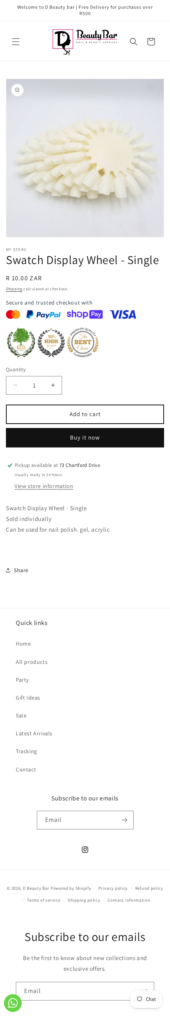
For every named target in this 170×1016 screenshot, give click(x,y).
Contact (26, 769)
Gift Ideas (28, 697)
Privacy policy (113, 888)
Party (22, 679)
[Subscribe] (124, 820)
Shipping (14, 288)
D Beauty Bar (36, 888)
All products (31, 661)
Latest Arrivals (34, 733)
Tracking (26, 751)
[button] (16, 41)
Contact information (129, 900)
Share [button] (21, 570)
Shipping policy (84, 900)
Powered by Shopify (71, 888)
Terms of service (43, 900)
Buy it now (85, 437)
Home (23, 643)
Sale (21, 715)
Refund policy (149, 888)
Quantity (16, 369)
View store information (44, 486)
